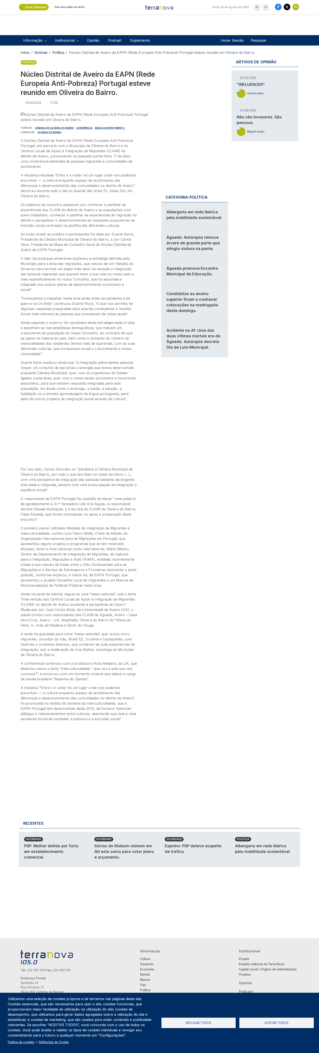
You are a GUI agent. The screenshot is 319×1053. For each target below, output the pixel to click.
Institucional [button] (65, 40)
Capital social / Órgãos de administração (268, 969)
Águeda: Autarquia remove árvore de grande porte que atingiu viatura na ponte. (193, 243)
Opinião (93, 40)
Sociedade (33, 839)
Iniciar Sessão (232, 40)
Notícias (41, 52)
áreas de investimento (110, 128)
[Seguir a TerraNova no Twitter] (287, 6)
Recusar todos (198, 1023)
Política (58, 52)
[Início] (159, 7)
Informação (150, 951)
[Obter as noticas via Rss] (295, 6)
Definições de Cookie (54, 1042)
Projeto (244, 959)
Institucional (249, 951)
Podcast (114, 40)
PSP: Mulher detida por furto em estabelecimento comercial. (51, 851)
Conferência (84, 128)
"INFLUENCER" (251, 84)
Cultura (145, 959)
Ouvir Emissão (35, 7)
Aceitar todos (276, 1023)
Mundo (145, 974)
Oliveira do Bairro (49, 132)
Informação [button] (33, 40)
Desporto (147, 964)
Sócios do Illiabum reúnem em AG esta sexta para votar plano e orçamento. (124, 851)
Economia (147, 969)
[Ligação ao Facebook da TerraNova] (278, 6)
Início (25, 52)
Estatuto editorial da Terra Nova (261, 964)
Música (145, 979)
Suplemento (140, 40)
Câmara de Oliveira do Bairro (54, 128)
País (143, 985)
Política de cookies (21, 1042)
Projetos (245, 974)
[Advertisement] (79, 435)
